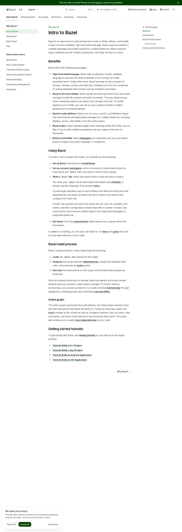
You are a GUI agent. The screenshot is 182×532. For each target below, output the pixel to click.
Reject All (11, 524)
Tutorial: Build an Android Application (72, 355)
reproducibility (102, 291)
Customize (53, 524)
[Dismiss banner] (178, 2)
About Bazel (12, 17)
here (96, 185)
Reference (56, 17)
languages (85, 138)
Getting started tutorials (154, 48)
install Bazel (88, 163)
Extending (69, 17)
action (80, 265)
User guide (43, 17)
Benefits (146, 31)
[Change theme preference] (173, 9)
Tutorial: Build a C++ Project (67, 345)
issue (98, 2)
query (116, 231)
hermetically (113, 288)
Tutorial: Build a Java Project (68, 350)
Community (82, 17)
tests (105, 231)
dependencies (90, 261)
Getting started (28, 17)
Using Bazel (148, 35)
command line (80, 221)
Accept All (24, 524)
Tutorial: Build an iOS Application (70, 359)
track (51, 312)
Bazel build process (152, 39)
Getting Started (87, 335)
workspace (76, 168)
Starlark (116, 182)
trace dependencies (85, 320)
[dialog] (32, 518)
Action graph (150, 44)
